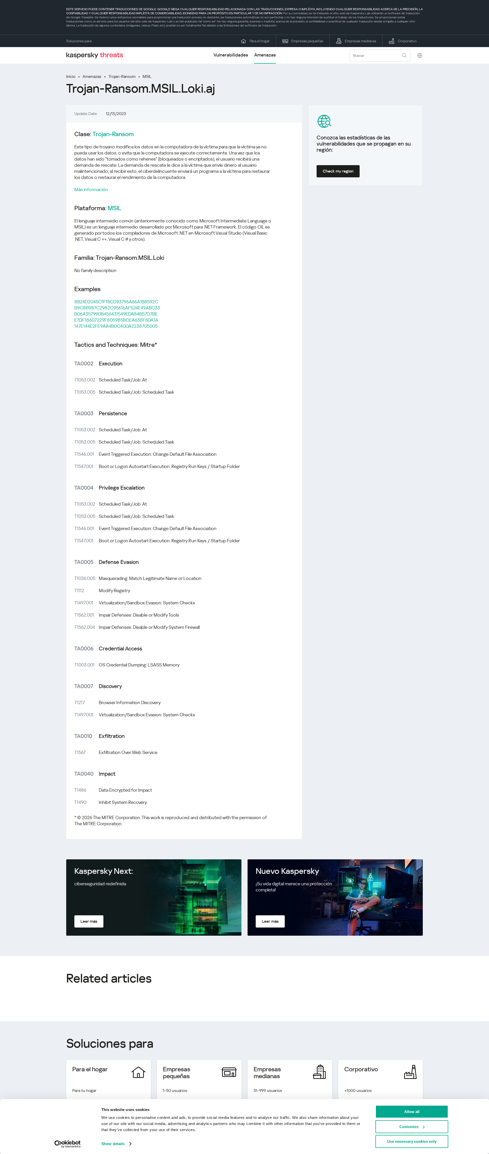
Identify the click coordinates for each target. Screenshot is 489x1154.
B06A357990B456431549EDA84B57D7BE (116, 314)
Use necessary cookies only (412, 1141)
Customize (408, 1126)
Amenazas (265, 55)
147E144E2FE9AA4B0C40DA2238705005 (116, 326)
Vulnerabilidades (230, 55)
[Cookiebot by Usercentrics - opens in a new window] (67, 1144)
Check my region (338, 171)
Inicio (70, 76)
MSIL (147, 76)
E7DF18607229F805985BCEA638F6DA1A (116, 320)
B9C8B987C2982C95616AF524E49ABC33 (117, 307)
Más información (91, 189)
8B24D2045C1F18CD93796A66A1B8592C (116, 301)
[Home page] (96, 55)
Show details (113, 1144)
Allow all (411, 1111)
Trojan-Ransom (121, 76)
